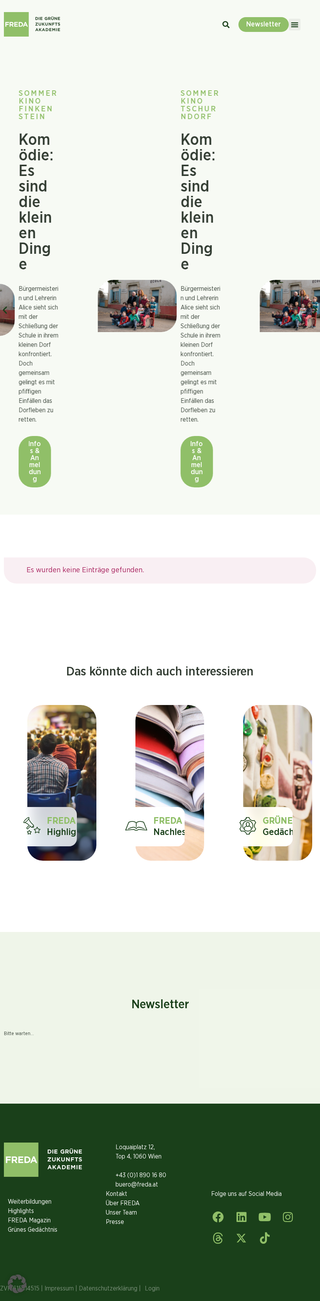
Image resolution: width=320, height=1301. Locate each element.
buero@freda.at (137, 1184)
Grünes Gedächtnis (32, 1230)
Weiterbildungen (30, 1202)
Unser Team (121, 1213)
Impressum (59, 1288)
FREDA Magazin (29, 1220)
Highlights (21, 1211)
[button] (294, 24)
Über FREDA (123, 1203)
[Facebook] (218, 1217)
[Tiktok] (265, 1238)
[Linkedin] (241, 1217)
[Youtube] (265, 1217)
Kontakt (116, 1194)
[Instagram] (288, 1217)
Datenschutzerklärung (108, 1288)
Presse (115, 1222)
